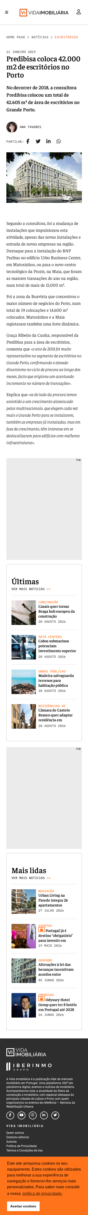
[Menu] (7, 12)
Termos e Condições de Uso (24, 1150)
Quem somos (15, 1133)
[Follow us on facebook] (10, 1115)
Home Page (15, 37)
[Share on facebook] (28, 142)
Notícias (40, 37)
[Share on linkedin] (48, 142)
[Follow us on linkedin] (44, 1115)
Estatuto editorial (17, 1137)
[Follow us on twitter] (55, 1115)
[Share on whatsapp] (59, 142)
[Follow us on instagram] (33, 1115)
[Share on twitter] (38, 142)
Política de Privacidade (21, 1146)
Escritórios (66, 37)
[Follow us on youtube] (21, 1115)
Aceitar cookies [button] (23, 1206)
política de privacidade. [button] (42, 1193)
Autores (11, 1141)
